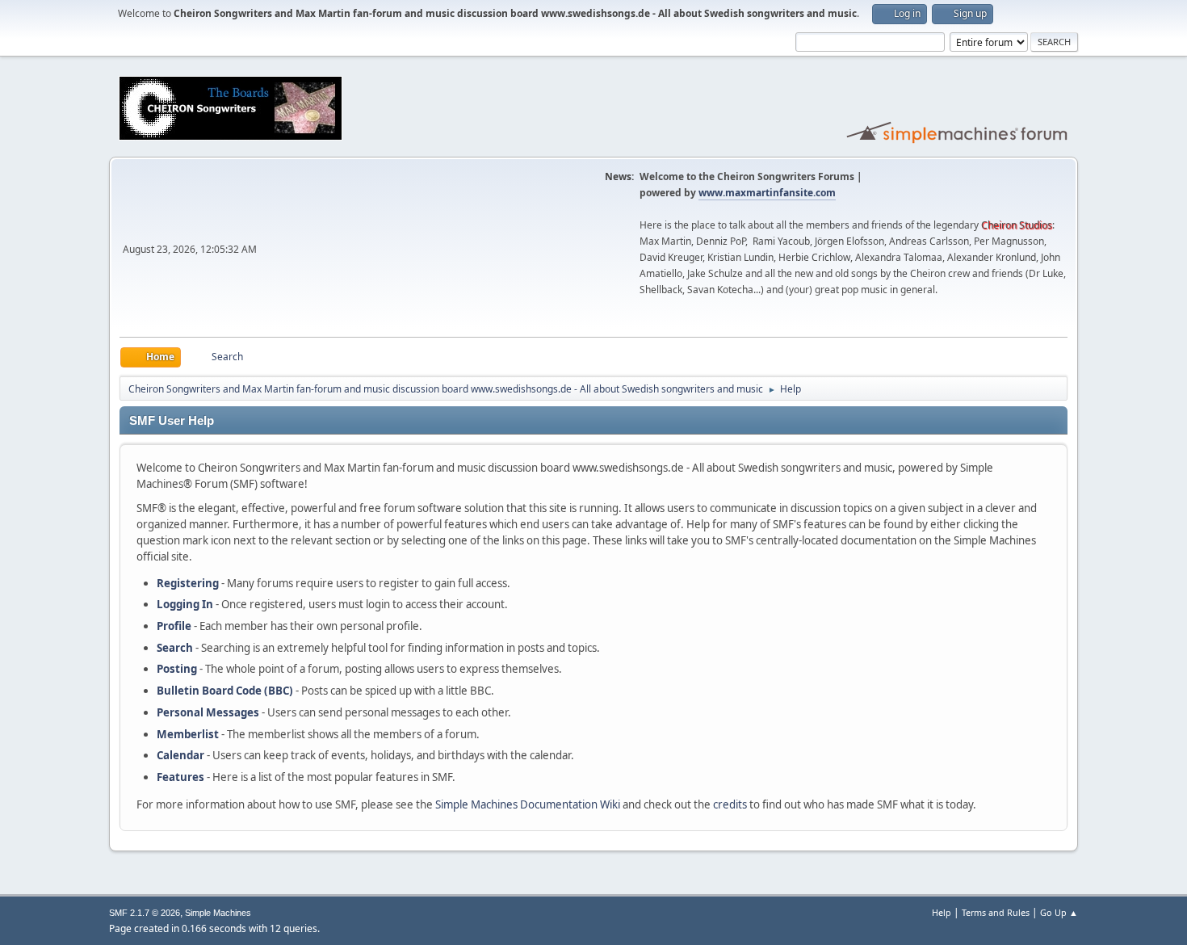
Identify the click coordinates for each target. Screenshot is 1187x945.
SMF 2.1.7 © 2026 (144, 913)
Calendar (180, 755)
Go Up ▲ (1059, 912)
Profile (174, 626)
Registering (188, 583)
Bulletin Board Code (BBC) (225, 690)
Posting (177, 669)
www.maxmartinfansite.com (767, 193)
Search (175, 647)
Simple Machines (218, 913)
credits (730, 804)
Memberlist (188, 734)
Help (941, 912)
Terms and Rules (996, 912)
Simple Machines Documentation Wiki (527, 804)
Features (180, 777)
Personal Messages (208, 712)
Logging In (185, 604)
